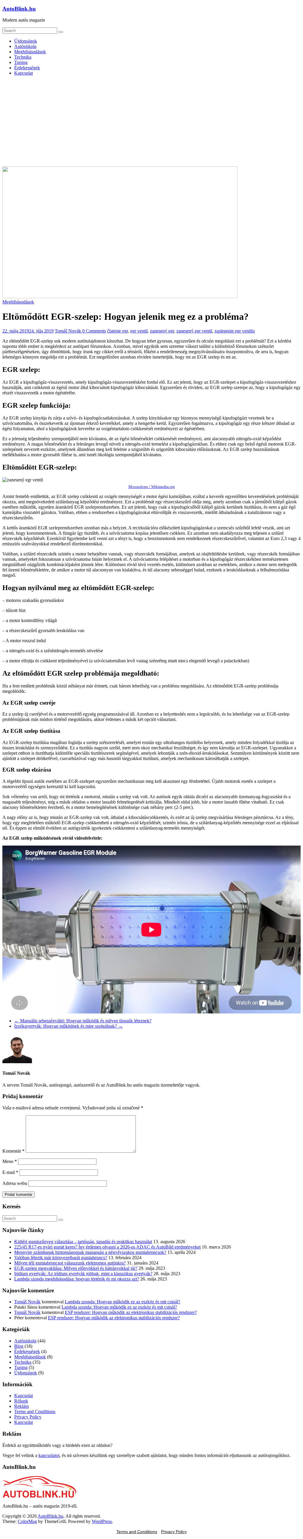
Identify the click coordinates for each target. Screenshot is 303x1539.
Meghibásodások (30, 51)
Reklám (21, 1406)
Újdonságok (25, 41)
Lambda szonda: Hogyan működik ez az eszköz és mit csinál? (122, 1301)
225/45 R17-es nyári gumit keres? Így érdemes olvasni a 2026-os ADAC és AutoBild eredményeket (107, 1246)
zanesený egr (162, 330)
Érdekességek (27, 67)
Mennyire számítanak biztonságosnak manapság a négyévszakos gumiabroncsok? (90, 1252)
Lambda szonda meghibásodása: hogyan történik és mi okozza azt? (76, 1278)
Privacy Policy (27, 1416)
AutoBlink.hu (19, 9)
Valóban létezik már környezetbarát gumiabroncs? (60, 1257)
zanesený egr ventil (194, 330)
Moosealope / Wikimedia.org (151, 486)
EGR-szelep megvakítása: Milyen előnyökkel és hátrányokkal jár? (75, 1268)
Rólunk (21, 1400)
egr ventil (139, 330)
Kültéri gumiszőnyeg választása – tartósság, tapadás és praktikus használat (83, 1241)
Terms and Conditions (34, 1411)
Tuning (21, 62)
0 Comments (94, 330)
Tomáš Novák (68, 330)
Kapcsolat (23, 72)
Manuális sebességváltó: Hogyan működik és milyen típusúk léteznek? (83, 1020)
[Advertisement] (151, 122)
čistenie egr (117, 330)
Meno (9, 1161)
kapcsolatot (48, 1455)
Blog (18, 1346)
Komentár (13, 1151)
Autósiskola (25, 46)
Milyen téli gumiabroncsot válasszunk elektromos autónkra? (70, 1262)
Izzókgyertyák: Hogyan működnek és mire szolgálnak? (68, 1026)
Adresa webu (14, 1183)
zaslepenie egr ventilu (235, 330)
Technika (22, 57)
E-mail (10, 1172)
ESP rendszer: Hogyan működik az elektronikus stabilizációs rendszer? (131, 1312)
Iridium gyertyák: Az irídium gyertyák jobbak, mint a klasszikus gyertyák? (83, 1273)
